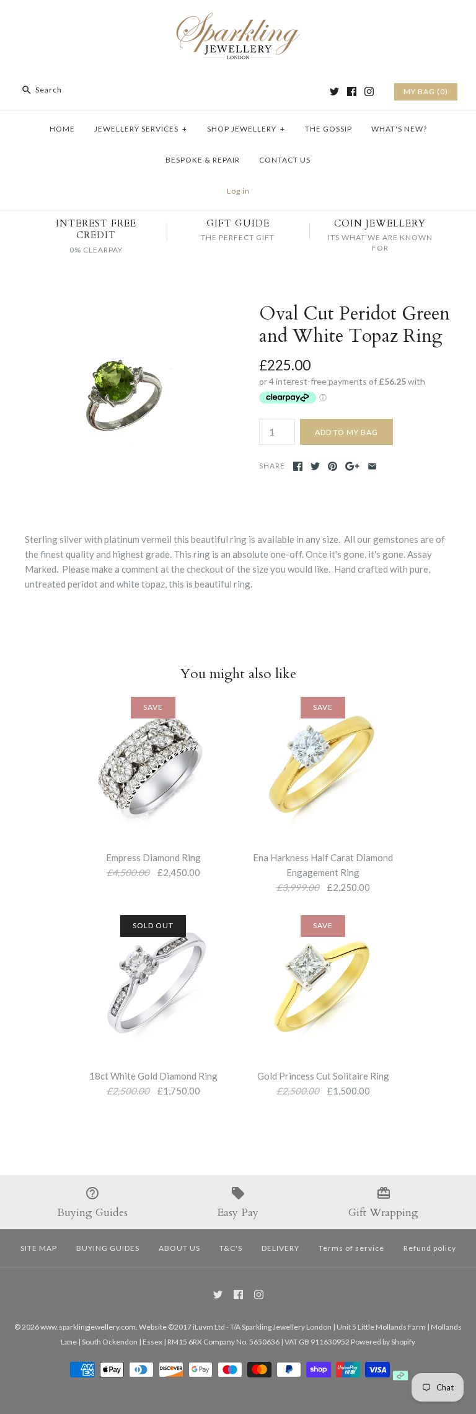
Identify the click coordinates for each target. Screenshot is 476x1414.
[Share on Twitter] (315, 466)
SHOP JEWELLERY (246, 128)
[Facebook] (351, 91)
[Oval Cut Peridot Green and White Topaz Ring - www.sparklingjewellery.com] (121, 310)
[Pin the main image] (332, 466)
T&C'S (230, 1248)
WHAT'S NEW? (399, 128)
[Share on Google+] (352, 466)
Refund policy (429, 1248)
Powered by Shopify (383, 1341)
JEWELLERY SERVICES (140, 128)
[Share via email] (372, 466)
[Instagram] (369, 91)
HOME (62, 128)
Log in (238, 190)
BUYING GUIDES (107, 1248)
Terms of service (351, 1248)
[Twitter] (334, 91)
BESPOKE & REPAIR (202, 159)
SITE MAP (38, 1248)
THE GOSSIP (328, 128)
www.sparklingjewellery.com (88, 1326)
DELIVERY (280, 1248)
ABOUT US (179, 1248)
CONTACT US (285, 159)
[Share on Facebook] (297, 466)
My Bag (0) (425, 91)
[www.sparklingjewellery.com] (238, 19)
